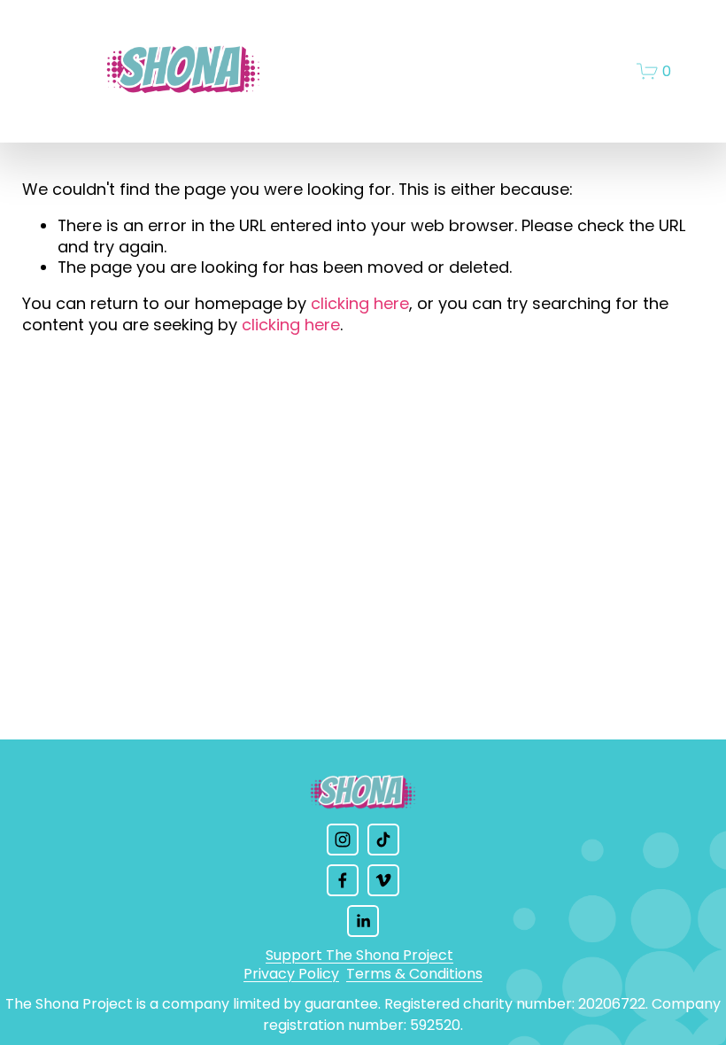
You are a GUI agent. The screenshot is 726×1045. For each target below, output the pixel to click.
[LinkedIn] (363, 921)
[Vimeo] (383, 880)
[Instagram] (343, 839)
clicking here (360, 303)
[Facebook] (343, 880)
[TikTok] (383, 839)
